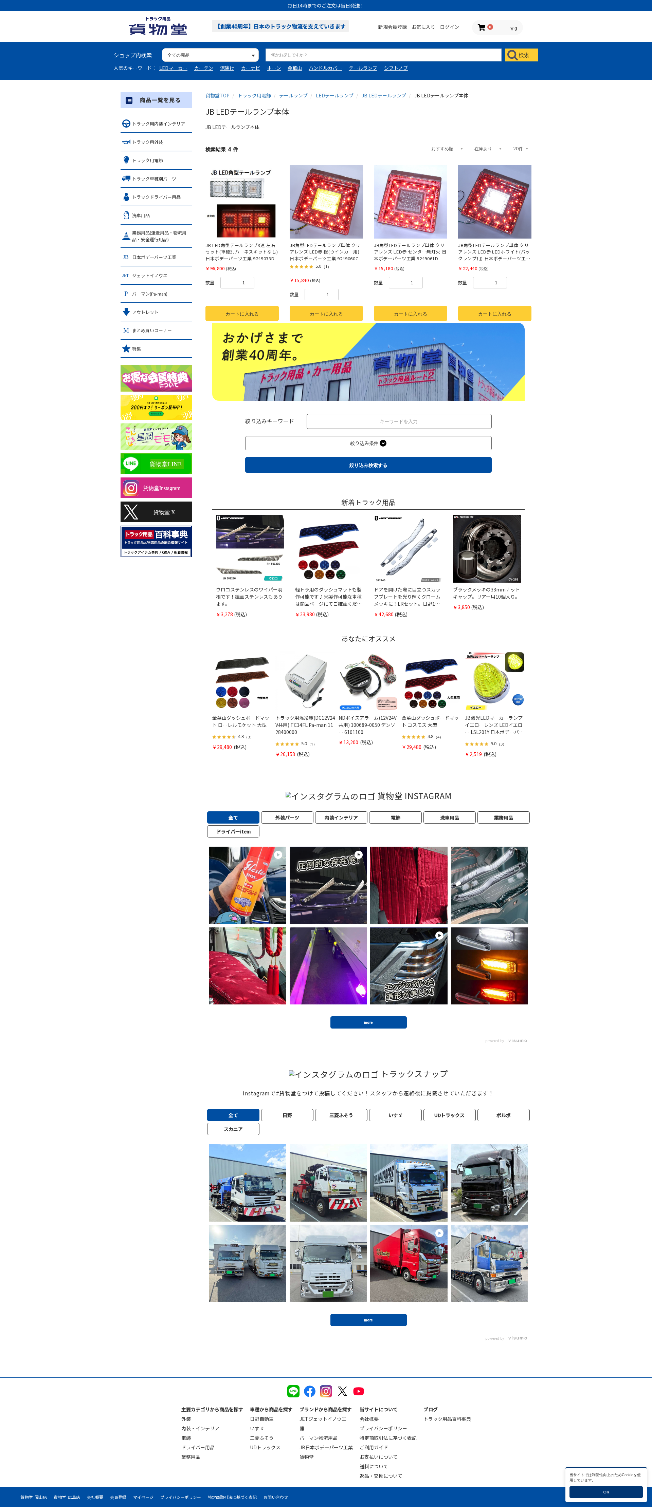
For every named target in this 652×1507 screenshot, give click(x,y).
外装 (186, 1418)
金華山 (295, 67)
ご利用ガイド (374, 1447)
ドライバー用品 (198, 1447)
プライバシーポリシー (383, 1428)
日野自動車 (262, 1418)
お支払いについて (379, 1456)
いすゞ (257, 1428)
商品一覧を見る (160, 100)
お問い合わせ (276, 1497)
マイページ (143, 1497)
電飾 (186, 1437)
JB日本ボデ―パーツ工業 (326, 1447)
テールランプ (363, 67)
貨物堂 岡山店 (33, 1497)
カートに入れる (242, 314)
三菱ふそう (262, 1437)
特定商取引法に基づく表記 (388, 1437)
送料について (374, 1466)
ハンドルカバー (325, 67)
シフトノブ (396, 67)
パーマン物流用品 (319, 1437)
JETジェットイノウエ (323, 1418)
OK (606, 1491)
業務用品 (190, 1456)
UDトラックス (265, 1447)
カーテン (203, 67)
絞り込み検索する (368, 465)
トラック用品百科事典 (447, 1418)
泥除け (227, 67)
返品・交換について (381, 1475)
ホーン (274, 67)
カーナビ (250, 67)
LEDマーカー (173, 67)
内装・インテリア (200, 1428)
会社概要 (369, 1418)
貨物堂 (307, 1456)
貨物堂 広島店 (67, 1497)
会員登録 (118, 1497)
